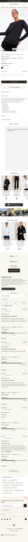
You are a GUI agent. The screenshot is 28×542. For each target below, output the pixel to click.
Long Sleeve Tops (19, 482)
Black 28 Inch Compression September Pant (16, 194)
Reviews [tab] (12, 256)
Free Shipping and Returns (15, 87)
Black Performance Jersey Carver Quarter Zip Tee (6, 194)
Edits (7, 7)
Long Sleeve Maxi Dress (13, 480)
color (7, 302)
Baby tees (5, 480)
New (2, 7)
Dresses (25, 7)
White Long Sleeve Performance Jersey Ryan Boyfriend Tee (7, 244)
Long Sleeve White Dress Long (16, 485)
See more (3, 338)
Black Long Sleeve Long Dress (8, 482)
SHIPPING (13, 1)
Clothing (19, 7)
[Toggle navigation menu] (2, 4)
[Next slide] (13, 242)
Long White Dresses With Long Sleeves (10, 487)
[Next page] (25, 124)
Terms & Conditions (18, 528)
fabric (15, 302)
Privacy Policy (9, 528)
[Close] (26, 1)
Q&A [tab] (17, 256)
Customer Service (5, 509)
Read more (8, 451)
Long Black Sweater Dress (19, 490)
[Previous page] (24, 124)
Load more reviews (14, 471)
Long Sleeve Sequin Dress (7, 492)
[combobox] (14, 305)
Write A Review (14, 270)
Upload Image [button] (15, 205)
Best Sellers (13, 7)
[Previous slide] (1, 242)
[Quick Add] (3, 189)
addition (23, 302)
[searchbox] (12, 295)
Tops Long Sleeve (6, 485)
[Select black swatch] (16, 198)
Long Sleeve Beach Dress (7, 490)
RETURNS (19, 1)
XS (7, 241)
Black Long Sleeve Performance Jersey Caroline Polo (20, 244)
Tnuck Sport (5, 56)
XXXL (3, 77)
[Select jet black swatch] (6, 198)
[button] (26, 56)
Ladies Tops (3, 53)
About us (3, 514)
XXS (4, 241)
